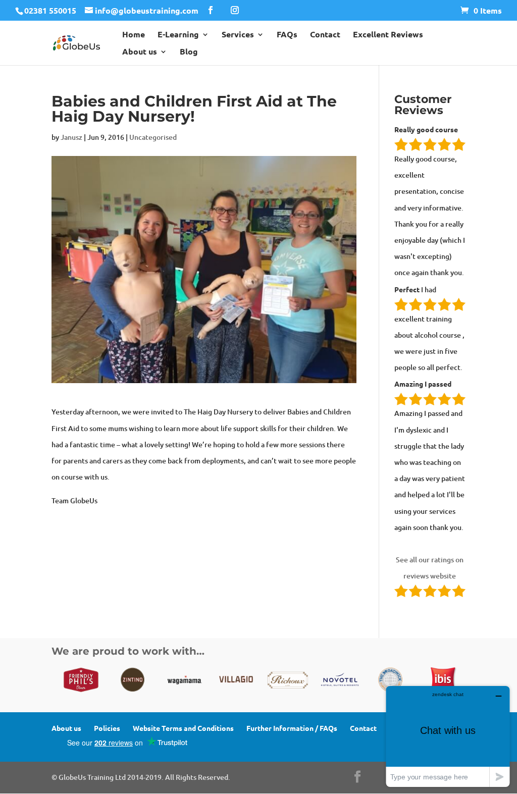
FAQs (287, 35)
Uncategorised (153, 137)
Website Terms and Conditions (183, 727)
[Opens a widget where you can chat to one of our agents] (447, 736)
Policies (107, 727)
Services (238, 35)
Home (133, 35)
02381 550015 (50, 10)
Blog (189, 52)
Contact (325, 35)
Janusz (71, 137)
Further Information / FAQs (291, 727)
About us (139, 52)
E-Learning (178, 35)
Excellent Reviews (388, 35)
